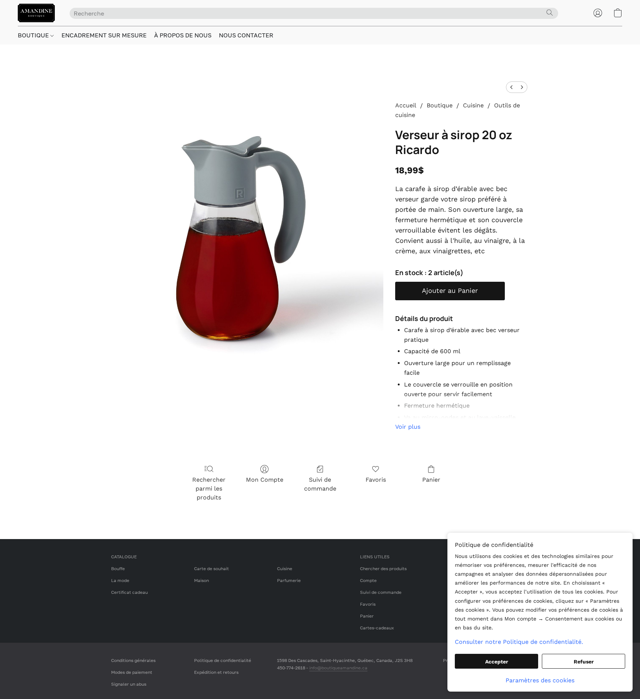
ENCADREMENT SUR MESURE (104, 35)
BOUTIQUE (34, 35)
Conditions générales (133, 660)
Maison (201, 580)
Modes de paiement (131, 672)
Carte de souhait (211, 568)
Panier (431, 479)
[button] (36, 13)
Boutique (440, 105)
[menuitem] (511, 87)
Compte (368, 580)
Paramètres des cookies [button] (540, 680)
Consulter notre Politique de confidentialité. (519, 641)
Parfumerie (289, 580)
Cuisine (473, 105)
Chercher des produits (383, 568)
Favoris (376, 479)
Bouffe (118, 568)
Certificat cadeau (129, 592)
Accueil (405, 105)
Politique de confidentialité (222, 660)
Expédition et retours (216, 672)
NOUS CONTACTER (246, 35)
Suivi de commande (320, 484)
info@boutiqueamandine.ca (338, 667)
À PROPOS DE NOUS (182, 35)
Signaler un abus (128, 684)
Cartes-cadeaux (377, 628)
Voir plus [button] (407, 426)
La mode (120, 580)
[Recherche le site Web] (549, 12)
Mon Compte (264, 479)
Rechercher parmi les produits (209, 488)
